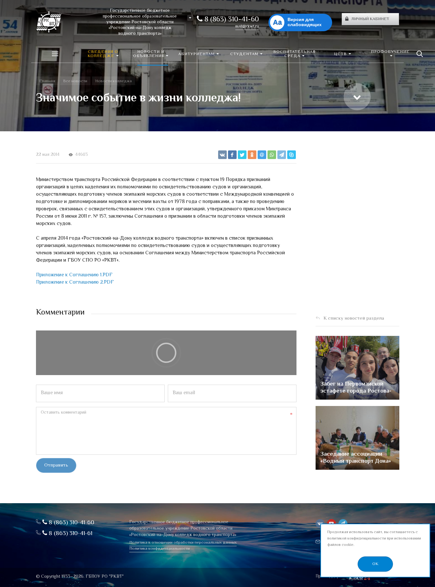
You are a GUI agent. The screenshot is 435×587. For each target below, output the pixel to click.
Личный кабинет (370, 19)
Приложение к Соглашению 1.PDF (74, 275)
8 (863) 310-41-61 (69, 533)
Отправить (56, 465)
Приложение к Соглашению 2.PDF (75, 282)
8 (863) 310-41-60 (231, 19)
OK (375, 564)
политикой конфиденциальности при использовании (374, 539)
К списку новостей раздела (354, 318)
